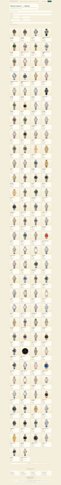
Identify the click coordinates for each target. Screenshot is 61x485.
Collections (25, 1)
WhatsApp (49, 1)
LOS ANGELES (23, 471)
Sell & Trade (30, 1)
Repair (34, 1)
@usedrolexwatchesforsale (31, 478)
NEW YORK (11, 471)
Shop (21, 1)
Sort (10, 21)
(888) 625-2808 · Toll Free (31, 477)
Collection (11, 13)
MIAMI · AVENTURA (44, 471)
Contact (37, 1)
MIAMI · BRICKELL (34, 471)
